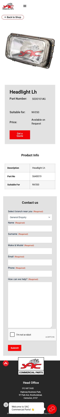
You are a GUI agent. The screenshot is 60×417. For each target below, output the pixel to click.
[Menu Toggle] (24, 5)
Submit (15, 347)
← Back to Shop (12, 17)
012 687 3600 (28, 388)
